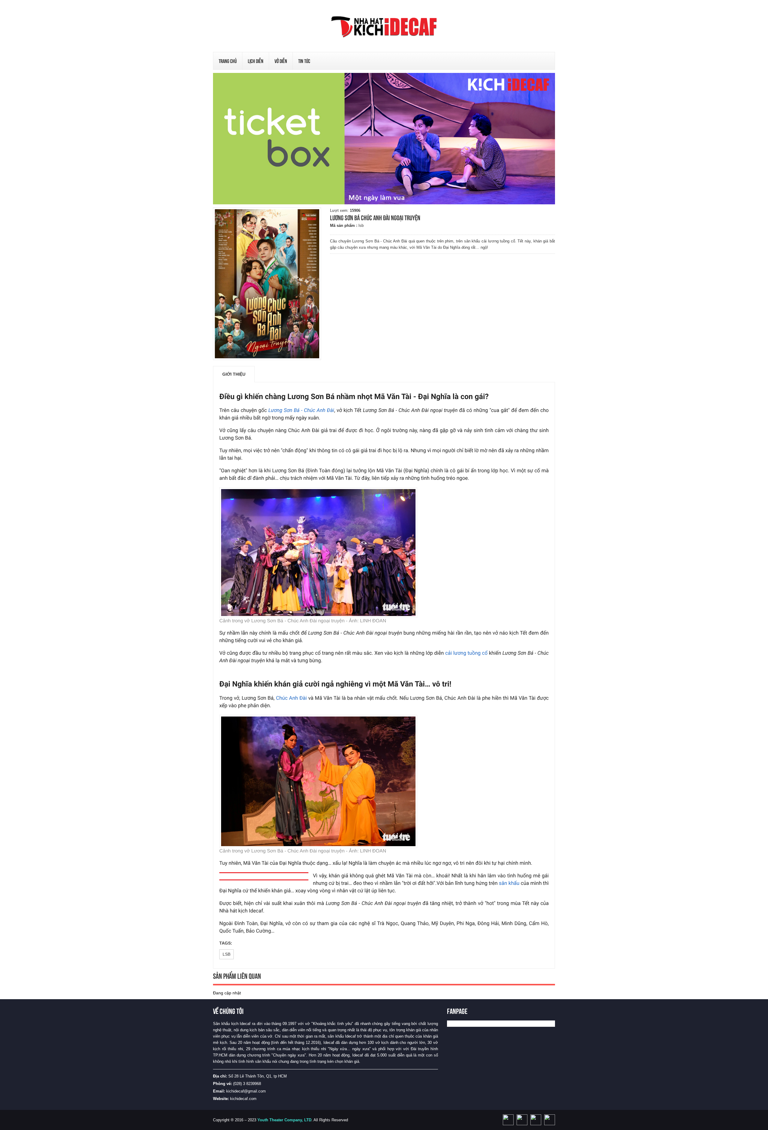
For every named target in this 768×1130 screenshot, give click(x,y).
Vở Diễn (280, 61)
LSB (226, 954)
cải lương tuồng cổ (466, 653)
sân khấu (509, 883)
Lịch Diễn (255, 61)
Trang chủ (228, 61)
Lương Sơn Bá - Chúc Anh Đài (301, 410)
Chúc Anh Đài (291, 698)
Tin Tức (304, 61)
